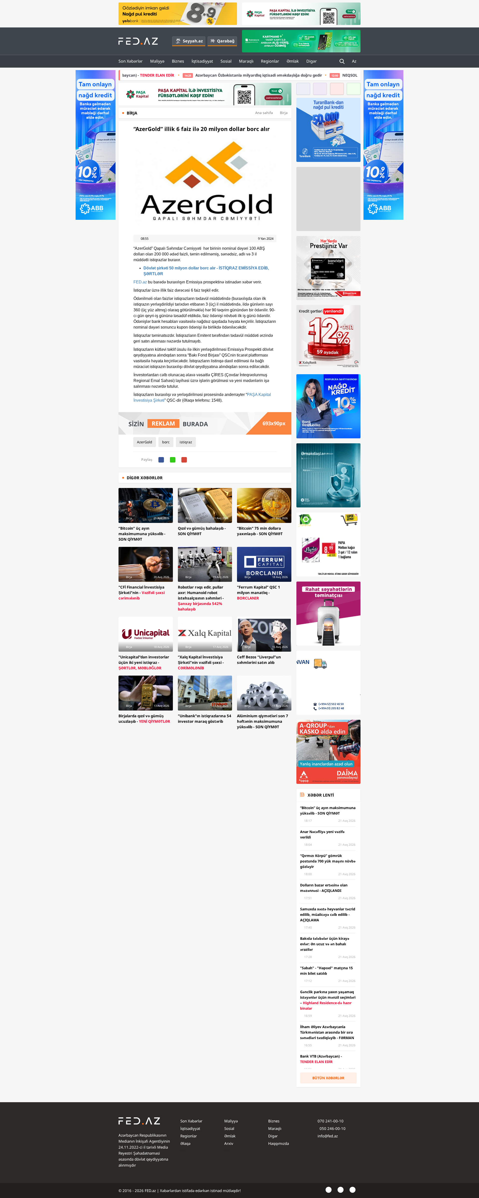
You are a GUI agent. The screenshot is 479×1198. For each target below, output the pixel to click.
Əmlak (293, 61)
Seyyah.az (193, 41)
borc (166, 442)
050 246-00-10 (332, 1128)
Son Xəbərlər (131, 61)
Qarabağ (226, 41)
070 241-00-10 (331, 1120)
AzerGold (144, 442)
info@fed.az (328, 1135)
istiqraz (186, 442)
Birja (284, 112)
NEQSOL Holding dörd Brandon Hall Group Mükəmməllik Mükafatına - (348, 75)
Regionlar (270, 61)
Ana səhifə (264, 112)
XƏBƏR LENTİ (321, 795)
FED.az (140, 282)
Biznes (178, 61)
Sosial (226, 61)
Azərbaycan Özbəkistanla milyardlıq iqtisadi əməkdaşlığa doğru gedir (185, 75)
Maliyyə (157, 61)
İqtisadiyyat (202, 61)
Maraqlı (246, 61)
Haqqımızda (278, 1143)
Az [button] (355, 61)
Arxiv (228, 1143)
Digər (311, 61)
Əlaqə (185, 1143)
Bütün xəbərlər (328, 1078)
